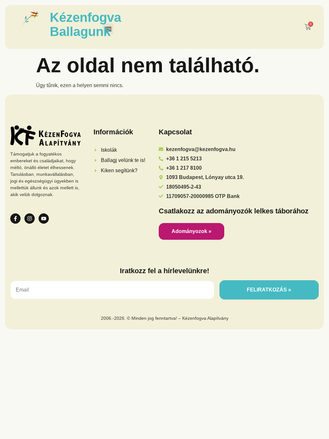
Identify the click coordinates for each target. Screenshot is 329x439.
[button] (108, 28)
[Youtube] (44, 218)
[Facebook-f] (15, 218)
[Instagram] (29, 218)
